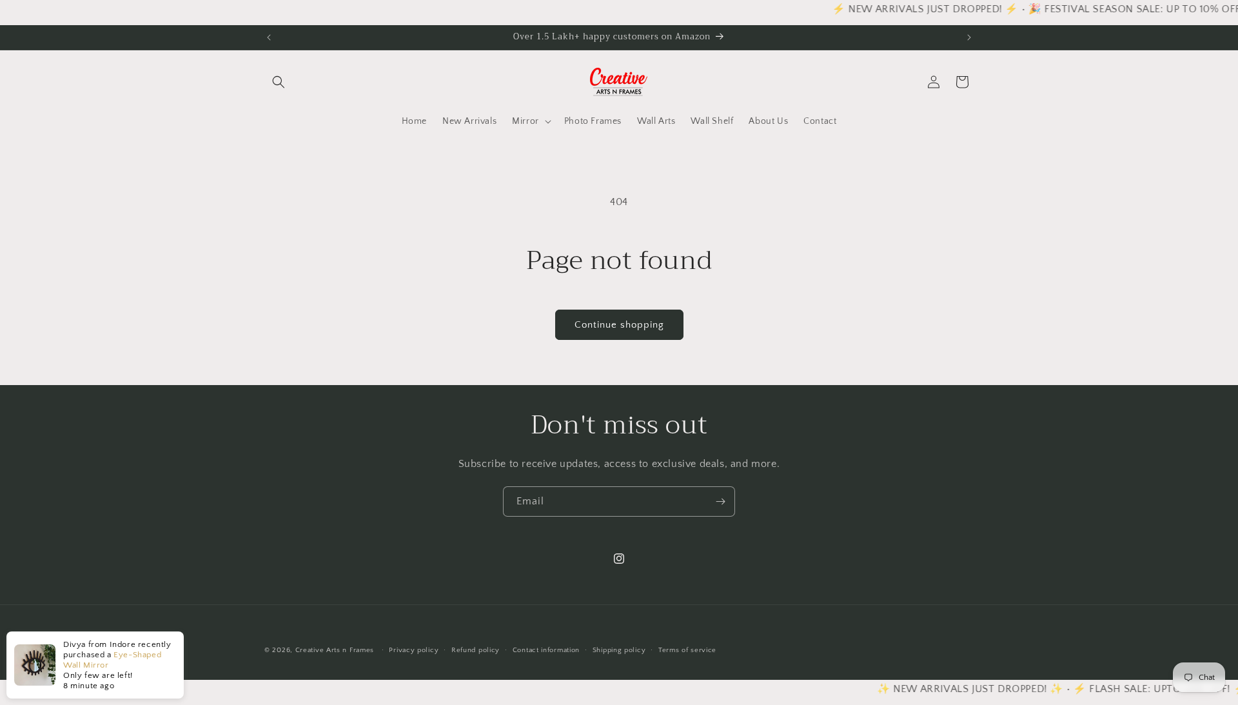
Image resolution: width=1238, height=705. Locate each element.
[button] (278, 82)
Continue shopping (619, 324)
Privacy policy (413, 650)
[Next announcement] (969, 37)
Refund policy (475, 650)
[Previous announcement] (269, 37)
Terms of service (687, 650)
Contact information (546, 650)
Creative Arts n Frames (334, 650)
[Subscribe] (720, 501)
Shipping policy (619, 650)
